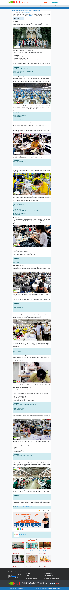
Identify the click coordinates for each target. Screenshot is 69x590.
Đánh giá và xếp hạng (47, 588)
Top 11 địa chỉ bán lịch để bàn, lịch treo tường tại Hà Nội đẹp (18, 564)
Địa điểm (44, 5)
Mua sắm (39, 5)
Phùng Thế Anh (15, 12)
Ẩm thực (12, 5)
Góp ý (28, 575)
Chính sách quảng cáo (49, 575)
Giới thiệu (29, 571)
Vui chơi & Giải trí (29, 5)
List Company (54, 2)
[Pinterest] (58, 583)
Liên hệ (28, 573)
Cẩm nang (57, 5)
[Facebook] (51, 583)
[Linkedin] (54, 583)
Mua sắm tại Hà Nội (16, 553)
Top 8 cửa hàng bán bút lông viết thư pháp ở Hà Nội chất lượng (44, 551)
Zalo (17, 576)
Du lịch (20, 5)
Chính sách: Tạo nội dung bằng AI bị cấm (52, 578)
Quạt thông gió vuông (32, 584)
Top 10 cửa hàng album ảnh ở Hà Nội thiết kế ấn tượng (31, 551)
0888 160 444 (13, 576)
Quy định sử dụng (48, 571)
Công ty (35, 5)
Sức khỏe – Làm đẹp (50, 5)
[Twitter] (53, 583)
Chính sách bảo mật (48, 573)
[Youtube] (56, 583)
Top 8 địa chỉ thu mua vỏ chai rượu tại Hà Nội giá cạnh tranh (44, 564)
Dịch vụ (16, 5)
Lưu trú (23, 5)
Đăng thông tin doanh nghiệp (32, 578)
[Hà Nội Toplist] (14, 2)
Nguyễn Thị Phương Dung (19, 578)
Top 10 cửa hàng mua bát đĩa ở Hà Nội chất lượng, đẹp (18, 551)
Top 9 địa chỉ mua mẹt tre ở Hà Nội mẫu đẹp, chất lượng (31, 564)
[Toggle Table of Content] (22, 18)
